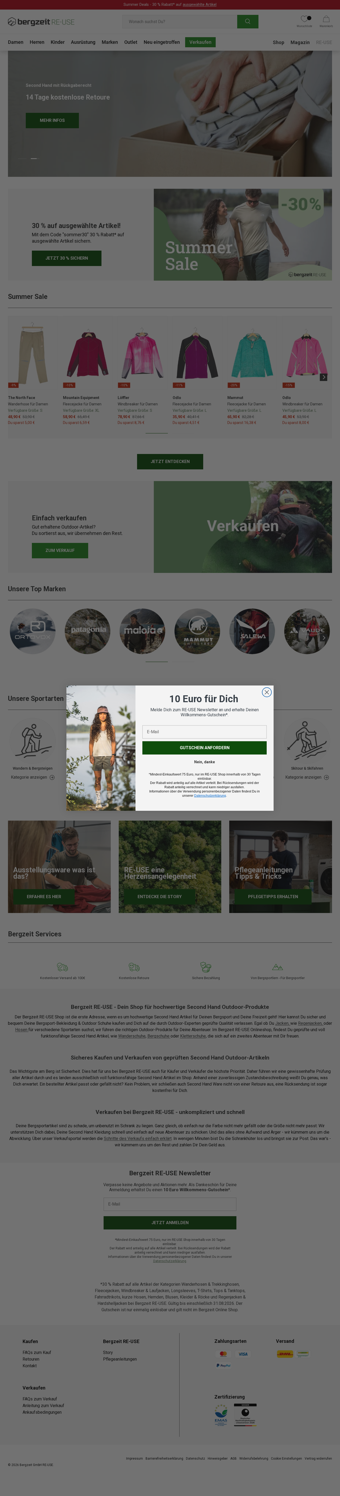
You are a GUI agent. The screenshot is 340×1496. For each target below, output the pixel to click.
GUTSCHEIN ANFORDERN (205, 747)
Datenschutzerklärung (210, 796)
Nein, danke (204, 762)
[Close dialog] (266, 692)
